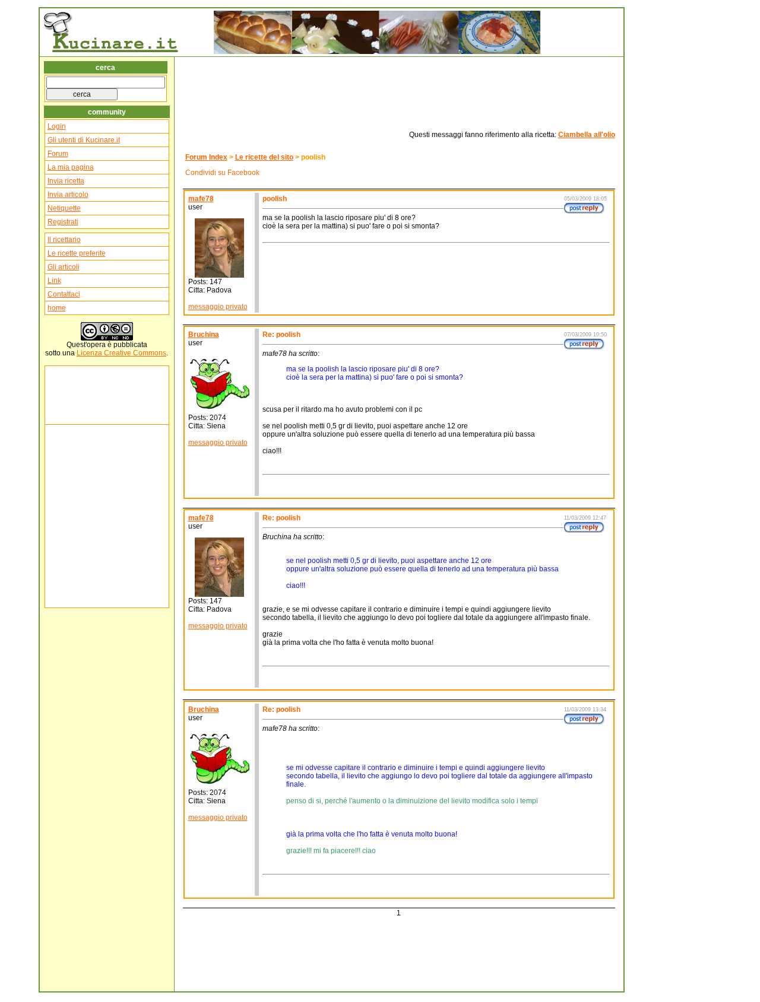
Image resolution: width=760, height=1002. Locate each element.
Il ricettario (64, 240)
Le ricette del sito (264, 157)
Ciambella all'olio (586, 135)
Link (54, 280)
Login (57, 126)
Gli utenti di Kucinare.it (84, 140)
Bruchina (203, 334)
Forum (58, 153)
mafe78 (201, 199)
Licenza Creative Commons (121, 353)
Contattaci (64, 294)
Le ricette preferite (77, 253)
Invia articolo (68, 194)
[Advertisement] (83, 395)
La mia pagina (71, 167)
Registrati (63, 222)
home (57, 308)
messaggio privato (218, 307)
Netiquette (64, 208)
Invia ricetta (66, 181)
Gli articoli (64, 267)
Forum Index (206, 157)
